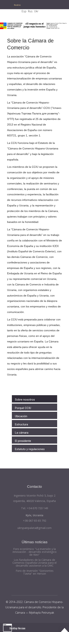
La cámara (21, 432)
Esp (24, 11)
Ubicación (21, 416)
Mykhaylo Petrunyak (41, 612)
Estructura (21, 424)
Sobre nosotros (25, 399)
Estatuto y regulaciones (30, 449)
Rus (30, 11)
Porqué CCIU (23, 408)
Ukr (36, 11)
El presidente (23, 441)
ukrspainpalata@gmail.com (34, 528)
